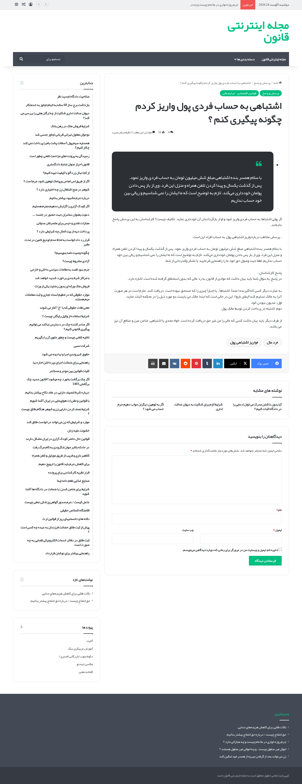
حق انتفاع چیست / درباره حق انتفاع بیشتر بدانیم (60, 601)
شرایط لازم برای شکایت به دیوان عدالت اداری (198, 406)
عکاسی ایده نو (85, 664)
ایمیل (277, 530)
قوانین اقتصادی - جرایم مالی (239, 93)
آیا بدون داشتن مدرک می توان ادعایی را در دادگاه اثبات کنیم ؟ (257, 406)
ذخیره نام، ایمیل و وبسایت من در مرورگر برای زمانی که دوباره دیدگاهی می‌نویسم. (230, 550)
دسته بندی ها (246, 59)
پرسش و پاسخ (262, 83)
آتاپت (90, 641)
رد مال (272, 342)
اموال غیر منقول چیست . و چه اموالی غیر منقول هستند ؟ (252, 749)
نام (279, 510)
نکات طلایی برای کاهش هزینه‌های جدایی (66, 593)
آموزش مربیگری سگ (80, 649)
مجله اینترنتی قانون (274, 59)
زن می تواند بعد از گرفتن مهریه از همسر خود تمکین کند (252, 756)
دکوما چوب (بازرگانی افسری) (76, 656)
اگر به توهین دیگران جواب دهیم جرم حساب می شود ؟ (140, 406)
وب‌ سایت (187, 530)
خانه (276, 83)
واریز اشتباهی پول (243, 342)
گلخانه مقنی (86, 672)
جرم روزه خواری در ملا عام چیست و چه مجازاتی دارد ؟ (207, 5)
